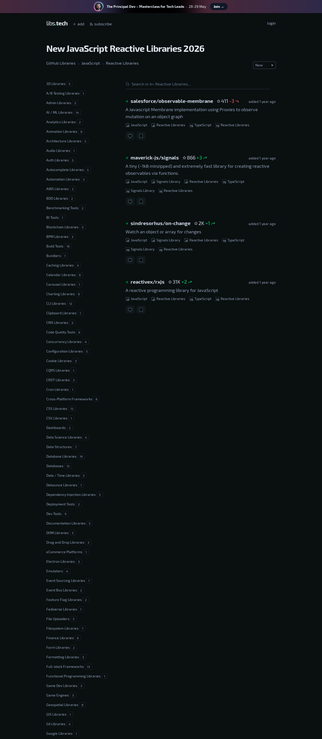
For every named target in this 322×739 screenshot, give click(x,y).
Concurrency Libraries (66, 341)
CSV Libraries (59, 418)
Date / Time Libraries (65, 475)
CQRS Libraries (60, 370)
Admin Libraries (61, 103)
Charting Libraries (63, 294)
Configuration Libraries (67, 351)
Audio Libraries (60, 150)
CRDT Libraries (60, 380)
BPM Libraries (59, 236)
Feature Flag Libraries (66, 599)
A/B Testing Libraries (65, 93)
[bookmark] (141, 135)
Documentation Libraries (68, 523)
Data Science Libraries (66, 437)
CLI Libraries (59, 303)
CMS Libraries (59, 322)
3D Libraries (58, 83)
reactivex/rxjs (148, 282)
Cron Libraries (59, 389)
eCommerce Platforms (66, 552)
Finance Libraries (62, 638)
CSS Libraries (59, 408)
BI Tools (54, 217)
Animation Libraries (64, 131)
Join (219, 6)
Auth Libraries (59, 160)
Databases (58, 466)
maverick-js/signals (155, 157)
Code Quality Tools (63, 332)
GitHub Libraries (60, 63)
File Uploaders (60, 619)
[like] (130, 135)
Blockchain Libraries (65, 227)
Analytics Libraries (63, 122)
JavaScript (91, 63)
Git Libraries (58, 724)
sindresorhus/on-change (160, 223)
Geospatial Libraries (64, 705)
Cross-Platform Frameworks (71, 399)
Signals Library (168, 181)
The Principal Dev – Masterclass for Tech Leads (145, 6)
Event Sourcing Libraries (68, 580)
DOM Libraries (59, 533)
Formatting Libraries (65, 657)
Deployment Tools (63, 504)
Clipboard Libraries (63, 313)
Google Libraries (61, 733)
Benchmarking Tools (65, 208)
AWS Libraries (60, 189)
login (271, 23)
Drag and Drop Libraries (67, 542)
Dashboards (58, 427)
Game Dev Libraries (64, 685)
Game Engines (60, 695)
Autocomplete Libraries (67, 169)
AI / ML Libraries (62, 112)
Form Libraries (60, 647)
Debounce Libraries (64, 485)
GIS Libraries (58, 714)
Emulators (57, 571)
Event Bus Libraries (64, 590)
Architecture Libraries (66, 141)
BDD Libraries (59, 198)
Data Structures (61, 447)
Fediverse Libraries (64, 609)
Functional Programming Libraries (75, 676)
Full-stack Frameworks (68, 666)
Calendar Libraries (63, 275)
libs (56, 23)
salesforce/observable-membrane (172, 101)
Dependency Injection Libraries (73, 494)
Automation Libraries (65, 179)
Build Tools (58, 246)
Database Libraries (64, 456)
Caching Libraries (62, 265)
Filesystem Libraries (64, 628)
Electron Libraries (63, 561)
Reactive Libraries (122, 63)
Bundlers (56, 255)
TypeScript (202, 125)
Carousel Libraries (63, 284)
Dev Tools (56, 513)
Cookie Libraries (61, 361)
